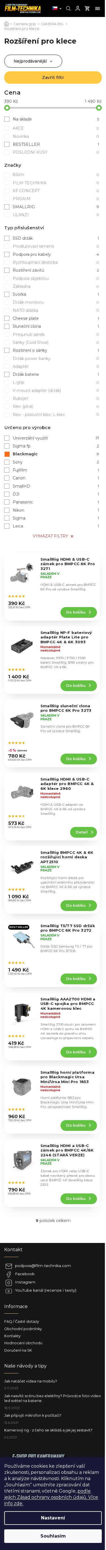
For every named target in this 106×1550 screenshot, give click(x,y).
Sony (56, 462)
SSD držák (56, 238)
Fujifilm (56, 470)
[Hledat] (68, 8)
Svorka (56, 294)
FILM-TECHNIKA (56, 182)
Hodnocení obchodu (23, 1343)
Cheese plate (56, 318)
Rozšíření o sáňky (56, 350)
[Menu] (97, 8)
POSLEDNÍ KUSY (56, 152)
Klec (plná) (56, 406)
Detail (82, 832)
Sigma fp (56, 446)
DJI (56, 494)
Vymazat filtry (50, 536)
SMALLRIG (56, 206)
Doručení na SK (18, 1350)
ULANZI (56, 214)
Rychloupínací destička (56, 262)
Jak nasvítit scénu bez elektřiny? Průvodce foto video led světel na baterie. (52, 1398)
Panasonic (56, 502)
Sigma (56, 518)
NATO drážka (56, 310)
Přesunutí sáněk (56, 334)
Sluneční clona (56, 326)
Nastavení (53, 1518)
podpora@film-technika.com (43, 1265)
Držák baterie (56, 374)
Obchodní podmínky (23, 1329)
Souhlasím (53, 1536)
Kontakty (12, 1336)
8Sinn (56, 174)
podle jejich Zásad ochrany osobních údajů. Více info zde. (51, 1497)
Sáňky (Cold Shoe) (56, 342)
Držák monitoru (56, 302)
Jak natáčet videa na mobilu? (30, 1381)
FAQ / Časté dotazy (21, 1321)
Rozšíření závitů (56, 270)
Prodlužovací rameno (56, 246)
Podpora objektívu (56, 278)
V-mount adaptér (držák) (56, 390)
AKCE (56, 128)
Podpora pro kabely (56, 254)
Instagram (25, 1282)
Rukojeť (56, 398)
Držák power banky (56, 358)
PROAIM (56, 198)
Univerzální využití (56, 438)
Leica (56, 526)
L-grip (56, 382)
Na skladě (56, 119)
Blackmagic (56, 453)
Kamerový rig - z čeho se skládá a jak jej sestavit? (48, 1430)
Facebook (24, 1274)
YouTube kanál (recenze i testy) (45, 1290)
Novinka (56, 136)
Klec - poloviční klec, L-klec (56, 414)
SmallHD (56, 486)
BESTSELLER (56, 144)
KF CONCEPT (56, 190)
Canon (56, 478)
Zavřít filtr (53, 77)
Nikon (56, 510)
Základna (56, 286)
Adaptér (56, 366)
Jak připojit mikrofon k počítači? (32, 1415)
